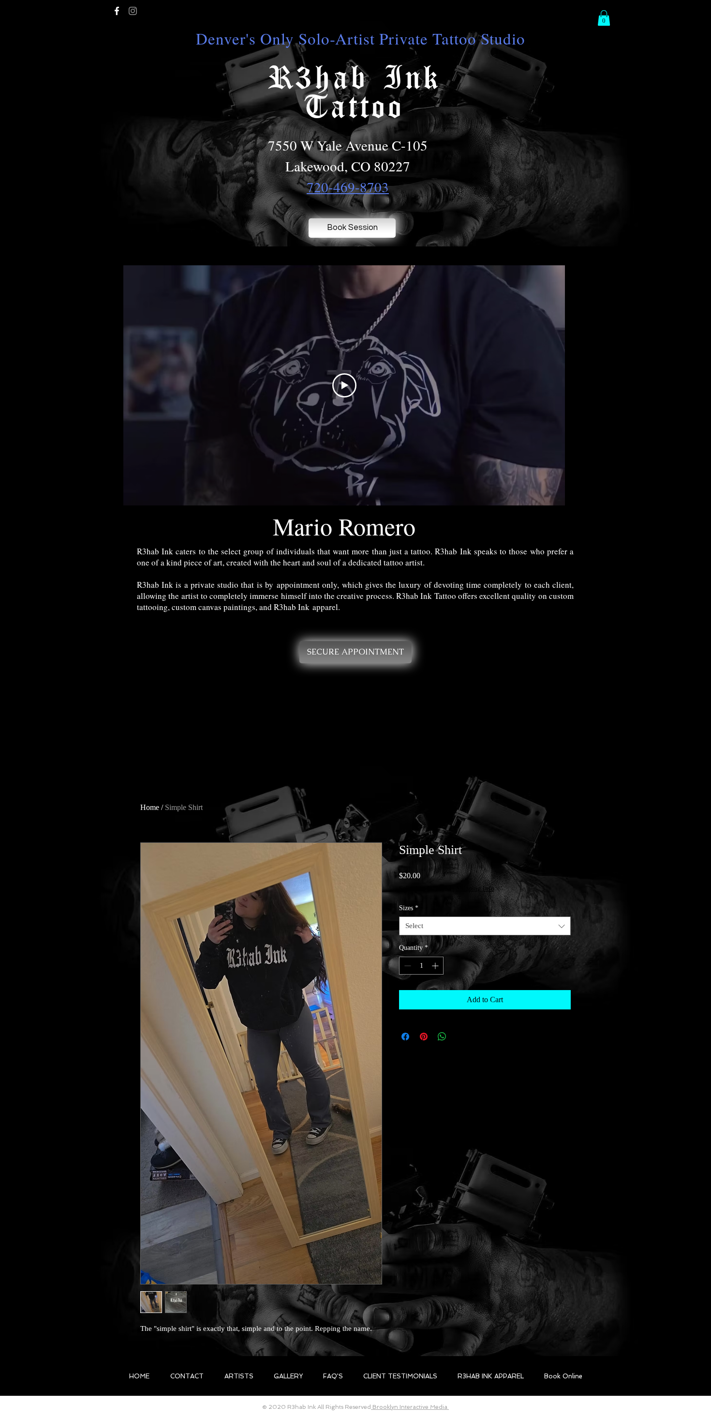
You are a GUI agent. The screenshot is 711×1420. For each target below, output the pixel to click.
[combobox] (485, 925)
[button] (603, 18)
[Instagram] (132, 10)
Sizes (408, 908)
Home (149, 807)
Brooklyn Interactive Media (410, 1407)
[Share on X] (460, 1036)
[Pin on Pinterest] (424, 1036)
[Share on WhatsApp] (442, 1036)
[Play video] (344, 385)
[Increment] (436, 965)
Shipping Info (475, 888)
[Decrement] (406, 965)
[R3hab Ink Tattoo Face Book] (116, 10)
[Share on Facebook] (405, 1036)
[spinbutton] (421, 965)
